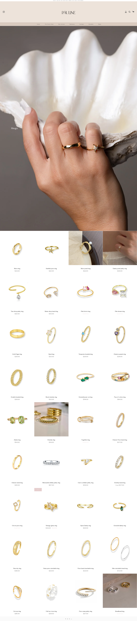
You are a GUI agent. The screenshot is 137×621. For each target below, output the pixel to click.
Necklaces (72, 24)
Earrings (81, 24)
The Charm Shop (49, 24)
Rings (99, 24)
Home (38, 24)
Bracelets (91, 24)
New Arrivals (61, 24)
